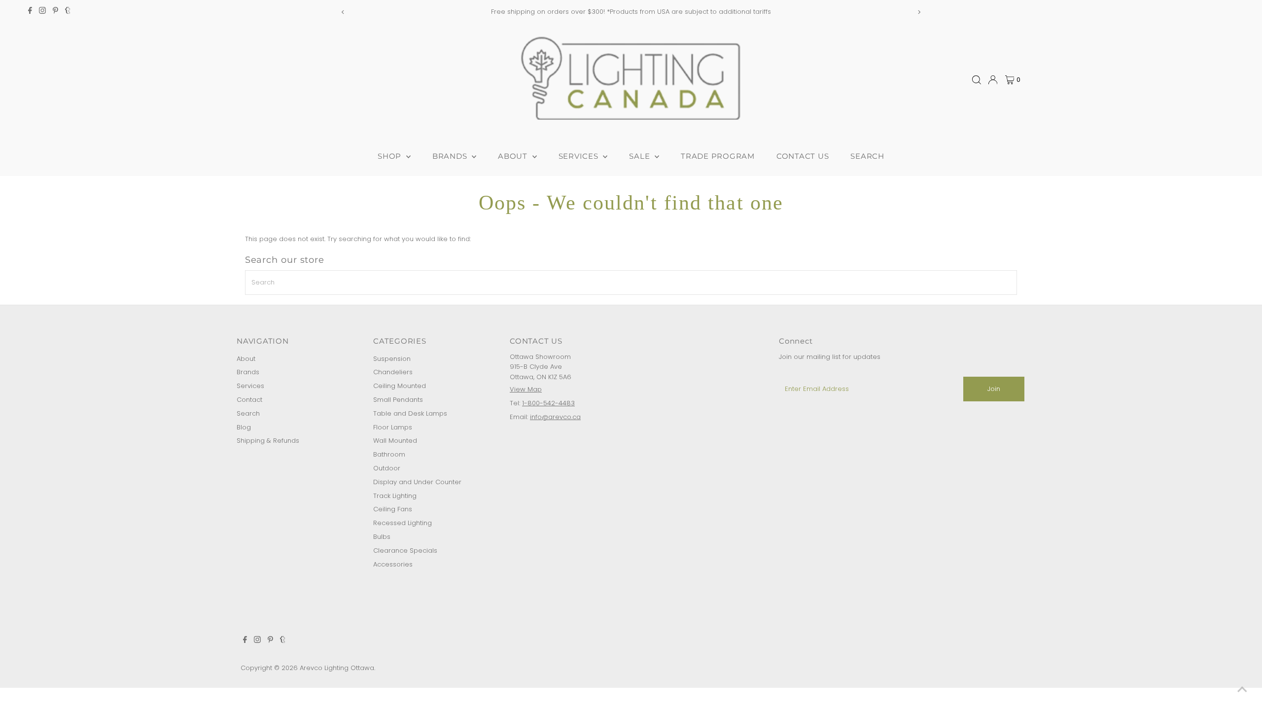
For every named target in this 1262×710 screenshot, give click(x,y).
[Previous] (343, 12)
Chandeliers (393, 372)
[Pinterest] (55, 12)
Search (248, 413)
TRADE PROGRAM (718, 156)
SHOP (391, 156)
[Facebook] (30, 12)
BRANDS (450, 156)
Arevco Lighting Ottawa (337, 668)
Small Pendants (398, 399)
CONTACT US (802, 156)
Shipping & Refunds (268, 440)
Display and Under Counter (417, 482)
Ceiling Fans (392, 509)
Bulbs (381, 536)
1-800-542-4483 (548, 403)
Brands (248, 372)
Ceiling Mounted (399, 385)
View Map (526, 389)
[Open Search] (976, 79)
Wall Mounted (395, 440)
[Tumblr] (68, 12)
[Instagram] (42, 12)
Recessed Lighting (402, 523)
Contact (249, 399)
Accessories (393, 564)
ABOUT (514, 156)
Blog (244, 427)
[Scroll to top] (1242, 690)
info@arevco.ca (555, 417)
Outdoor (386, 468)
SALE (640, 156)
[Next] (919, 12)
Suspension (392, 358)
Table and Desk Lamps (410, 413)
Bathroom (389, 454)
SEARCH (867, 156)
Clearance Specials (405, 550)
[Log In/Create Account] (992, 79)
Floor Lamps (392, 427)
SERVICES (580, 156)
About (246, 358)
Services (250, 385)
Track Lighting (395, 495)
